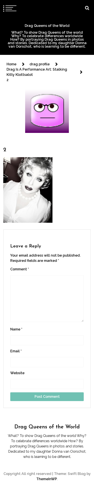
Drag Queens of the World (47, 26)
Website (17, 373)
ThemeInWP (46, 479)
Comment (19, 269)
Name (16, 329)
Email (16, 351)
